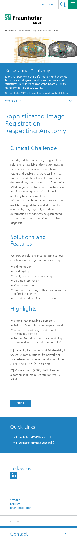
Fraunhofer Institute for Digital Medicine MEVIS (31, 30)
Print (20, 403)
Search (63, 4)
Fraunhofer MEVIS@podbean (33, 442)
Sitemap (15, 500)
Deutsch (47, 4)
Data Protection (20, 508)
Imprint (15, 504)
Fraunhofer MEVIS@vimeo (31, 437)
